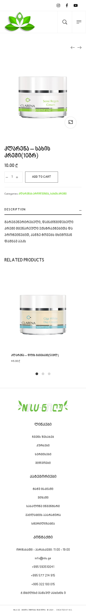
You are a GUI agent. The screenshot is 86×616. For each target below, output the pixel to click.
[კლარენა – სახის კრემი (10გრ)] (73, 47)
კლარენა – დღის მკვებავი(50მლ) (35, 355)
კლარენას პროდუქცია (34, 194)
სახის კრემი (58, 194)
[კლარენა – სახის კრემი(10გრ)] (79, 47)
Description (15, 210)
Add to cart (41, 177)
